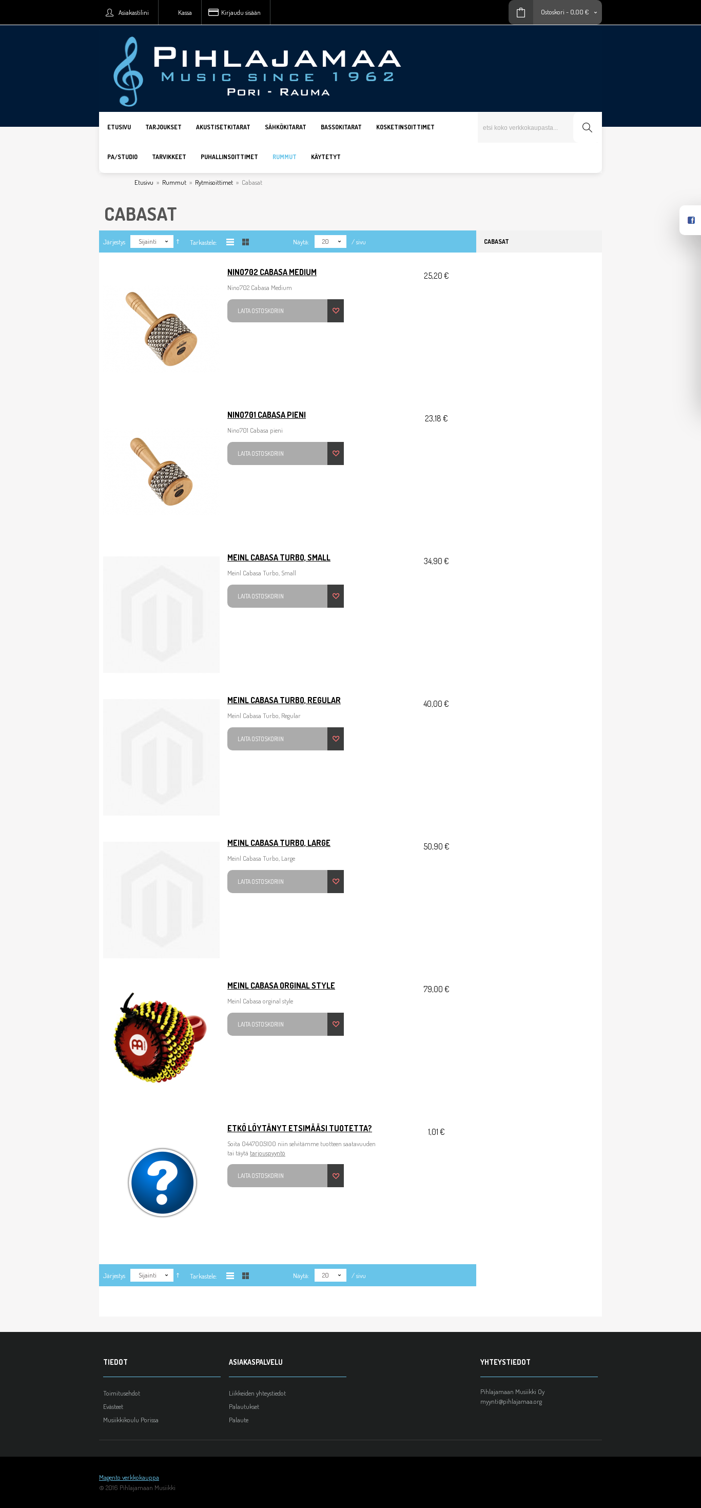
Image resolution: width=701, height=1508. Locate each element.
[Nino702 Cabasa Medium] (161, 329)
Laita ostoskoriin (261, 311)
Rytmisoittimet (214, 182)
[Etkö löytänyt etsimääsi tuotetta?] (161, 1185)
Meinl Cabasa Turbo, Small (278, 557)
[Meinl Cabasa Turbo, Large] (161, 900)
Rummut (174, 182)
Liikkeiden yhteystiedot (257, 1393)
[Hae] (587, 127)
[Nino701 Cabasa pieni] (161, 471)
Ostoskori (552, 12)
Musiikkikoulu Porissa (131, 1420)
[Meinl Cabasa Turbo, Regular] (161, 757)
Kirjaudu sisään (241, 12)
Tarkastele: (203, 242)
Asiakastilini (134, 12)
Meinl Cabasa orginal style (281, 985)
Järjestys (114, 242)
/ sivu (359, 242)
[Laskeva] (178, 242)
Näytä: (301, 242)
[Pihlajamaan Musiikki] (350, 29)
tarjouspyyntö (267, 1153)
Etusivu (143, 182)
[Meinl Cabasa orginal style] (161, 1042)
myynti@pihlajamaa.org (511, 1401)
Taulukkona (245, 242)
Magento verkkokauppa (129, 1477)
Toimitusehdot (121, 1393)
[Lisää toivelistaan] (335, 310)
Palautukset (244, 1406)
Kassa (185, 12)
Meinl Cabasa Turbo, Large (278, 843)
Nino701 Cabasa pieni (266, 415)
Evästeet (113, 1406)
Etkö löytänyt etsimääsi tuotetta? (299, 1128)
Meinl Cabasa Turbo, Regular (284, 700)
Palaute (238, 1420)
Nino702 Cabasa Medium (272, 272)
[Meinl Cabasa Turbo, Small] (161, 614)
